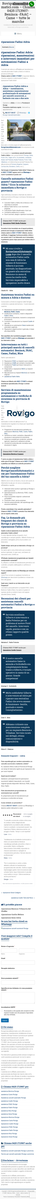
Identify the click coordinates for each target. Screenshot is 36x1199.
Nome (3, 954)
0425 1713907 (17, 76)
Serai (24, 325)
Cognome (22, 954)
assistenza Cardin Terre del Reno (23, 898)
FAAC (13, 312)
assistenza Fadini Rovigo (9, 1107)
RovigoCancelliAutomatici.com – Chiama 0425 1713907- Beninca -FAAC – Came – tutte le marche (18, 12)
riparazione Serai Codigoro (11, 892)
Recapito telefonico (8, 968)
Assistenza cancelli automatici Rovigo (13, 1098)
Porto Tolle (27, 160)
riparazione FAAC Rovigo (9, 1127)
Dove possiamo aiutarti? (10, 978)
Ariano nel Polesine (7, 160)
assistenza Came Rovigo (9, 1094)
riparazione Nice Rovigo (9, 1133)
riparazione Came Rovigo (9, 1120)
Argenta (19, 164)
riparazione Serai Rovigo (9, 1137)
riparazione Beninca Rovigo (10, 1117)
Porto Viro (4, 157)
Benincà (7, 312)
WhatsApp (22, 113)
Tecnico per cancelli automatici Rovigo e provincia (17, 1154)
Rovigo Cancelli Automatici (11, 115)
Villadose (4, 162)
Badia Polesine (19, 160)
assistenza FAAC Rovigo (9, 1104)
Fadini (6, 315)
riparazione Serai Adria (11, 918)
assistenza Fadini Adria (12, 376)
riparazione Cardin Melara (12, 914)
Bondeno (12, 166)
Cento (18, 166)
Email (3, 958)
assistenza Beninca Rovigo (10, 1091)
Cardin (30, 321)
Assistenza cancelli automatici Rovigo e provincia (17, 1151)
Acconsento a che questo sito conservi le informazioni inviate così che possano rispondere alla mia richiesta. (19, 1013)
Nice (11, 315)
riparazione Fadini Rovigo (9, 1130)
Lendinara (28, 157)
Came (18, 312)
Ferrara (13, 164)
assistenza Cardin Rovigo (9, 1101)
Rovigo (26, 155)
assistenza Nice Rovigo (9, 1111)
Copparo (25, 164)
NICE (23, 369)
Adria (31, 155)
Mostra (11, 47)
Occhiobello (20, 157)
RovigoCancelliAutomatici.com (11, 147)
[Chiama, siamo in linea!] (31, 4)
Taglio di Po (12, 157)
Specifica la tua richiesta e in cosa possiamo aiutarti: (16, 989)
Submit (4, 1020)
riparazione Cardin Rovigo (9, 1124)
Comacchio (5, 166)
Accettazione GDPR (8, 1007)
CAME (14, 363)
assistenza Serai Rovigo (9, 1114)
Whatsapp (26, 172)
